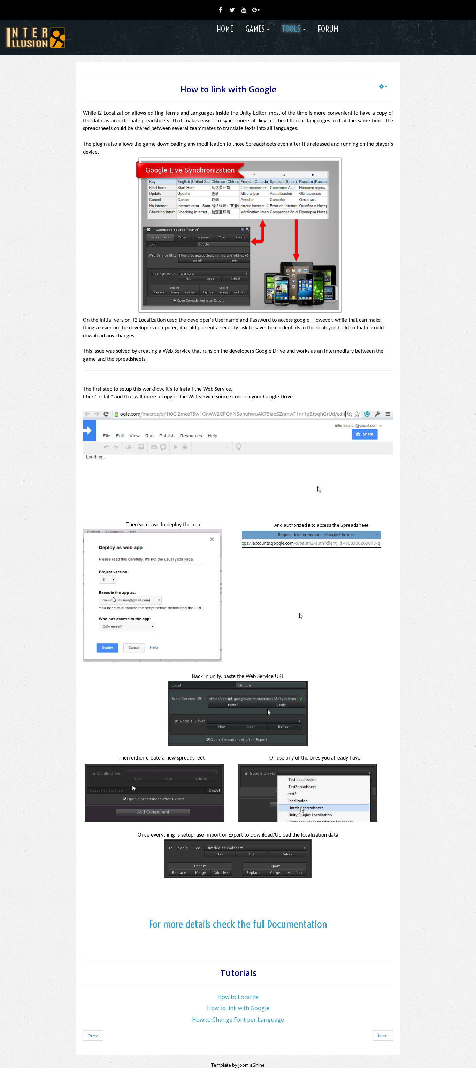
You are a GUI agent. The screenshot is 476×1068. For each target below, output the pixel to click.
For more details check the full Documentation (238, 924)
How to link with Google (238, 1008)
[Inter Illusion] (35, 37)
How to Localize (238, 997)
